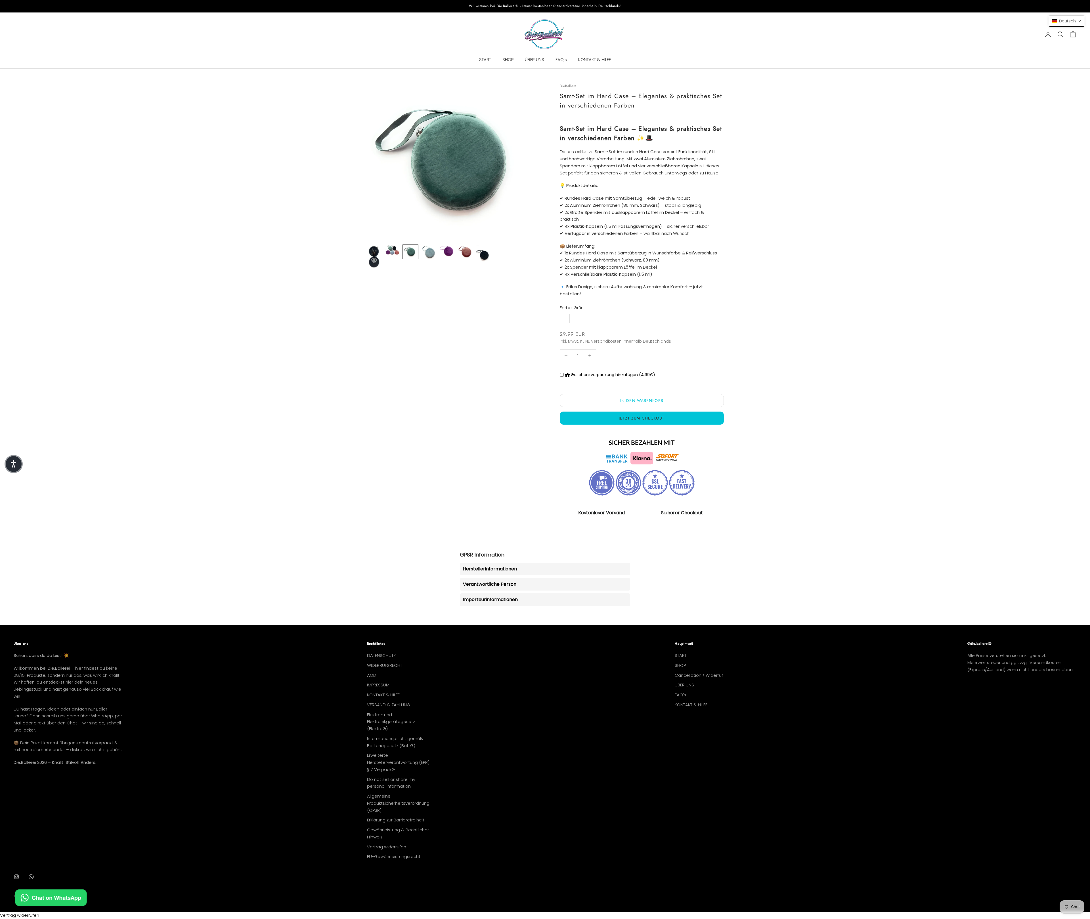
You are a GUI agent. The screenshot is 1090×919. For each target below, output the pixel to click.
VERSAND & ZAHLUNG (388, 705)
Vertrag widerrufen (386, 847)
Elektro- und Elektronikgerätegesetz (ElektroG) (391, 722)
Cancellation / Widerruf (699, 675)
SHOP (507, 59)
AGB (371, 675)
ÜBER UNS (534, 59)
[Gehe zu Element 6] (465, 251)
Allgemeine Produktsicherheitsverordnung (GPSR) (398, 803)
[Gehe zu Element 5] (447, 251)
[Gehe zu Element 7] (483, 254)
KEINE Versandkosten (601, 341)
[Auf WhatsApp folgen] (31, 877)
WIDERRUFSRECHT (384, 665)
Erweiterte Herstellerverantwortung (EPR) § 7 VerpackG (398, 762)
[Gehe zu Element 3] (410, 251)
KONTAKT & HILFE (594, 59)
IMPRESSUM (378, 685)
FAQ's (561, 59)
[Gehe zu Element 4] (429, 252)
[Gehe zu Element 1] (374, 256)
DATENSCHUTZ (381, 655)
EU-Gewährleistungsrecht (393, 856)
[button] (1066, 21)
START (485, 59)
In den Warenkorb (641, 400)
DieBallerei (569, 85)
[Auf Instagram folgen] (16, 877)
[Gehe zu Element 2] (392, 250)
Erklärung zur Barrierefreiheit (395, 820)
